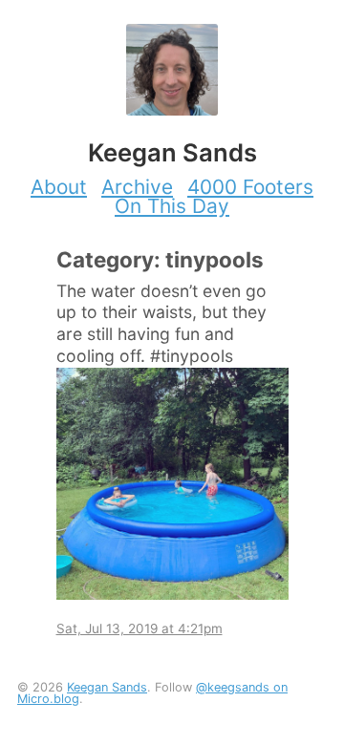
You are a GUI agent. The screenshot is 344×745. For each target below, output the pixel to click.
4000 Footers (250, 187)
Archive (137, 187)
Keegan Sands (107, 687)
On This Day (172, 206)
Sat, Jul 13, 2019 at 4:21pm (139, 628)
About (59, 187)
